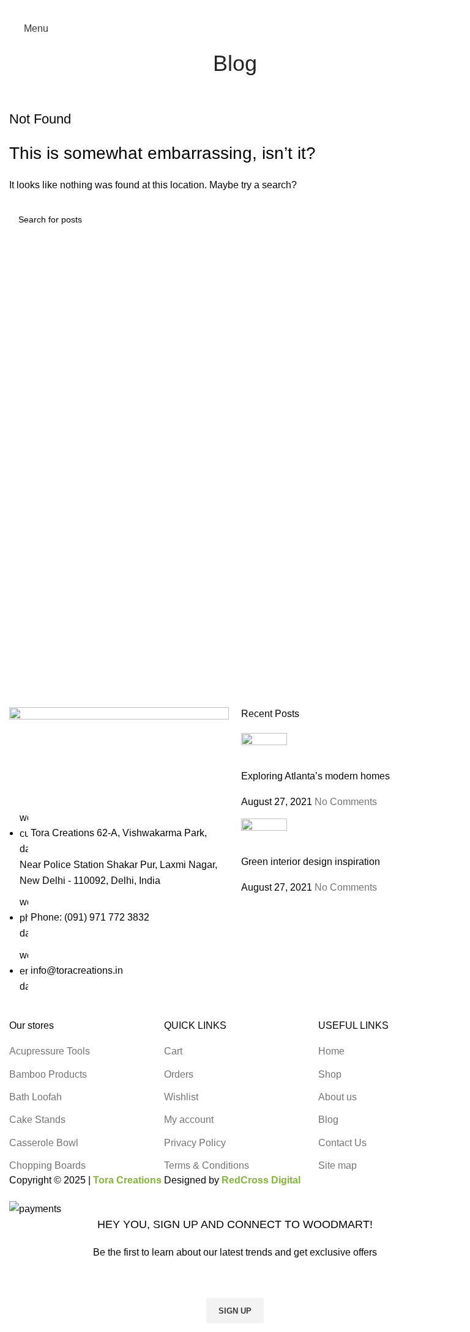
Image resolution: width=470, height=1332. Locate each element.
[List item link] (119, 902)
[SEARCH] (447, 219)
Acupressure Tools (49, 1051)
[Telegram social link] (263, 8)
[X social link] (221, 8)
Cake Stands (37, 1119)
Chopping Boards (47, 1165)
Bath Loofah (35, 1097)
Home (331, 1051)
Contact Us (342, 1143)
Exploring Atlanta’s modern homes (315, 776)
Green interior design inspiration (310, 861)
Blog (328, 1119)
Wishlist (181, 1097)
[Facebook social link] (207, 8)
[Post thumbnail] (264, 750)
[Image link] (119, 757)
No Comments (346, 802)
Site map (337, 1165)
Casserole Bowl (43, 1143)
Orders (178, 1074)
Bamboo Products (48, 1074)
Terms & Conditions (206, 1165)
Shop (329, 1074)
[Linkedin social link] (249, 8)
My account (189, 1119)
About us (337, 1097)
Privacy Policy (195, 1143)
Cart (173, 1051)
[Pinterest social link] (235, 8)
